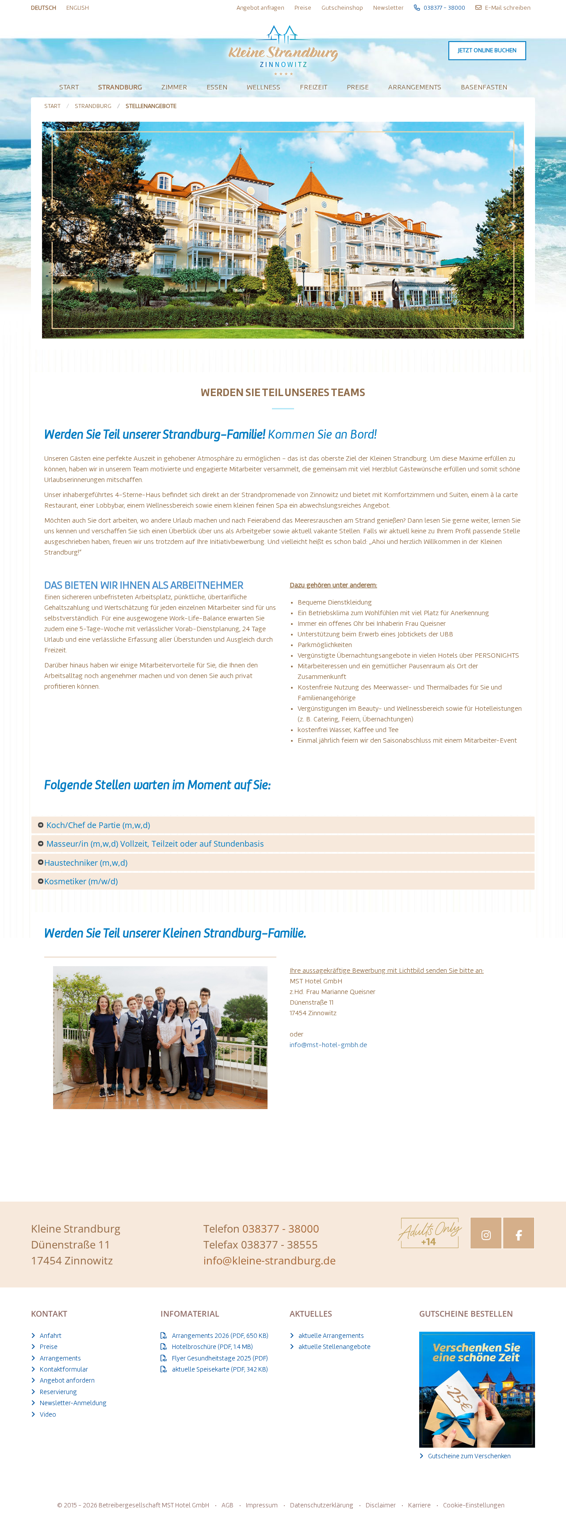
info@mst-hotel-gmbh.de (328, 1045)
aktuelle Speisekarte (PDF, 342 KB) (220, 1370)
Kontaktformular (64, 1370)
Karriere (419, 1506)
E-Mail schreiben (507, 8)
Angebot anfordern (67, 1381)
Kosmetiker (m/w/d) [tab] (81, 881)
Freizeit (313, 87)
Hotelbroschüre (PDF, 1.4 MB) (212, 1347)
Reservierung (58, 1392)
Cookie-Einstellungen (474, 1506)
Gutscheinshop (342, 8)
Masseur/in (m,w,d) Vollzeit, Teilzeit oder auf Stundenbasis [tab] (154, 843)
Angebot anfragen (260, 8)
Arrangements (414, 87)
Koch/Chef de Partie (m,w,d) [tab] (97, 825)
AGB (227, 1506)
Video (48, 1415)
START (52, 106)
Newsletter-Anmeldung (73, 1403)
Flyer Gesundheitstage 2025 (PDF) (220, 1359)
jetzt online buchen (487, 50)
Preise (302, 8)
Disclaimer (381, 1506)
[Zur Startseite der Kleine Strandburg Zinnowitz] (283, 47)
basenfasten (484, 87)
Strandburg (120, 87)
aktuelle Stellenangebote (334, 1347)
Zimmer (174, 87)
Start (69, 87)
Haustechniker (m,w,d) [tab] (85, 862)
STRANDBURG (93, 106)
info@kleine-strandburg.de (269, 1260)
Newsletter (388, 8)
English (77, 8)
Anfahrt (50, 1336)
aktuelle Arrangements (331, 1336)
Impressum (262, 1506)
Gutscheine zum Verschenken (469, 1456)
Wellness (263, 87)
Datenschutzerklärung (321, 1506)
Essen (217, 87)
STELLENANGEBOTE (151, 106)
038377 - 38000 (443, 8)
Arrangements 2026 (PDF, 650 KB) (220, 1336)
